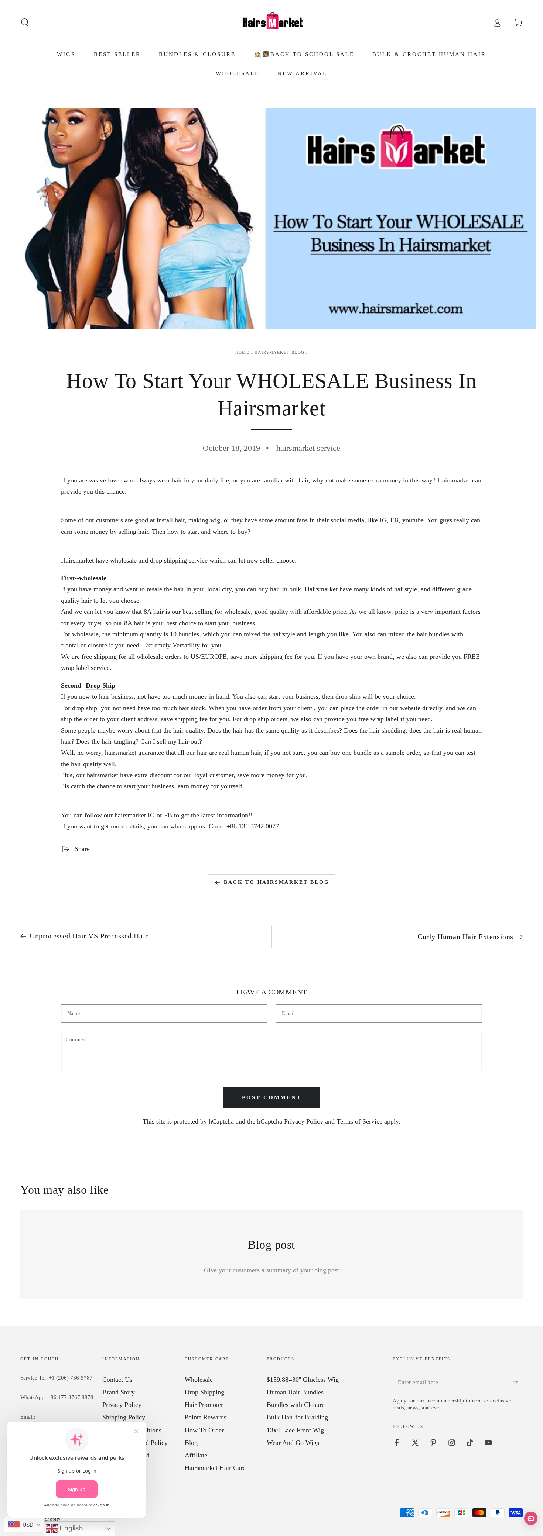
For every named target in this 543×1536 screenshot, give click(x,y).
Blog (191, 1442)
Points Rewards (205, 1417)
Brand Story (118, 1392)
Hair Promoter (204, 1404)
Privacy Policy (303, 1121)
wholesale (92, 578)
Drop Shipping (204, 1392)
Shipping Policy (123, 1417)
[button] (24, 22)
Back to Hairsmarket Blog (276, 882)
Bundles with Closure (296, 1404)
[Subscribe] (518, 1382)
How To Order (204, 1430)
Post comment (271, 1097)
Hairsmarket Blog (280, 352)
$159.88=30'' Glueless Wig (303, 1379)
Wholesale (199, 1379)
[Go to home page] (271, 22)
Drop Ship (100, 685)
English (70, 1528)
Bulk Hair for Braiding (297, 1417)
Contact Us (117, 1379)
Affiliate (196, 1455)
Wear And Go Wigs (293, 1442)
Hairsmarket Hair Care (215, 1467)
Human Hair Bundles (295, 1392)
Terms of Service (359, 1121)
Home (242, 352)
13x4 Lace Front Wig (295, 1430)
